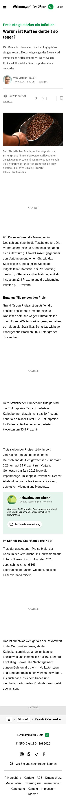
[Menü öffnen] (4, 7)
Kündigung (18, 788)
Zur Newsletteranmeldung (27, 524)
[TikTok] (37, 754)
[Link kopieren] (29, 98)
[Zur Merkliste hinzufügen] (60, 98)
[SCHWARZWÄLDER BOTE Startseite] (33, 7)
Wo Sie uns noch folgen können (36, 763)
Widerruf (32, 794)
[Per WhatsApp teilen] (51, 98)
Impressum (48, 788)
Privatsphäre (13, 777)
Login (60, 6)
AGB (39, 777)
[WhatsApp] (29, 754)
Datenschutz (53, 777)
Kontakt (33, 788)
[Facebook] (44, 754)
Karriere (29, 777)
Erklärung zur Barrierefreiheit (42, 783)
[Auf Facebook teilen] (35, 98)
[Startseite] (9, 719)
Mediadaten (13, 783)
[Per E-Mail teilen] (44, 98)
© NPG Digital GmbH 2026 (33, 743)
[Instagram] (22, 754)
